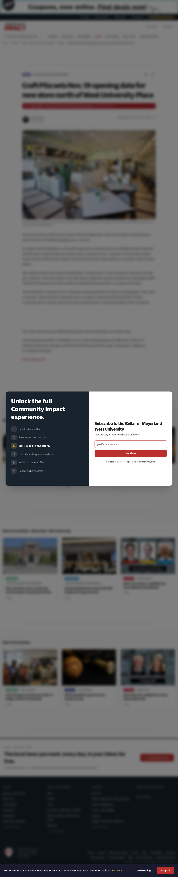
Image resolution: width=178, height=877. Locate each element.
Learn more (116, 870)
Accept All (165, 870)
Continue (131, 453)
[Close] (164, 398)
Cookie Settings (143, 870)
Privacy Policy (150, 462)
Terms (139, 462)
